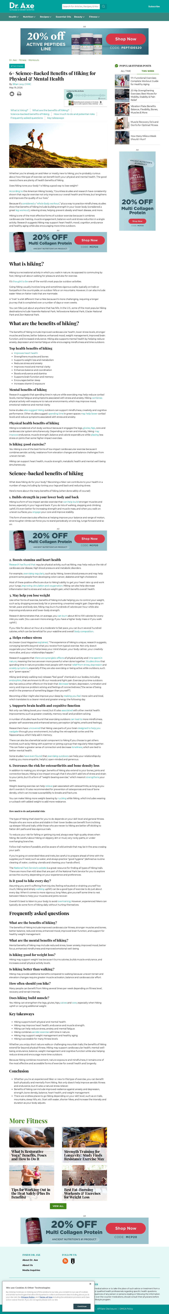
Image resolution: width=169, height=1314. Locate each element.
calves (63, 1003)
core (74, 1003)
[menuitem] (14, 17)
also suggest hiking (34, 410)
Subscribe (154, 6)
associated (67, 710)
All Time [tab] (126, 71)
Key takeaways (55, 117)
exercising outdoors (58, 756)
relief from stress (81, 665)
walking (40, 889)
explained (42, 642)
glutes (86, 428)
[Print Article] (19, 93)
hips (93, 428)
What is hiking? (19, 110)
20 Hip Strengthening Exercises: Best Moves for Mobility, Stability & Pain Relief (144, 95)
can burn (62, 616)
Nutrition (28, 17)
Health (12, 17)
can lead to (76, 719)
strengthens (92, 777)
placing (95, 435)
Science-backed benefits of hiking (30, 114)
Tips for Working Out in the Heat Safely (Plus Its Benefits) (30, 1193)
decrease (63, 684)
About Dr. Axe (30, 1260)
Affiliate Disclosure (107, 1309)
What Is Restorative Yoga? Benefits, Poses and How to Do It (28, 1155)
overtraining (64, 901)
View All (58, 1206)
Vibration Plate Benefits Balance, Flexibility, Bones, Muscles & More (144, 109)
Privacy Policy (28, 1297)
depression (96, 665)
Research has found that (22, 564)
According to (16, 191)
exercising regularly (34, 573)
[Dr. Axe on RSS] (66, 1261)
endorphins (15, 680)
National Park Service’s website (30, 868)
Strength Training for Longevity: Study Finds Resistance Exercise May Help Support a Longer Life (84, 1159)
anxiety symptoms (18, 668)
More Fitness (28, 1120)
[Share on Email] (12, 93)
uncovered (34, 728)
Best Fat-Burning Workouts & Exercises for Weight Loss (82, 1193)
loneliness (77, 747)
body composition (83, 631)
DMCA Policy (126, 1309)
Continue (82, 1306)
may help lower (89, 413)
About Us (27, 1265)
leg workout (22, 210)
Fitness (93, 17)
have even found (33, 756)
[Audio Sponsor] (85, 103)
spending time (56, 413)
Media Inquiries (31, 1270)
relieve (49, 786)
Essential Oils (63, 17)
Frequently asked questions (27, 117)
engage (36, 512)
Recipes (44, 17)
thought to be (20, 281)
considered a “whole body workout (40, 203)
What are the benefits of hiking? (50, 110)
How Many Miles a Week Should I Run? (143, 138)
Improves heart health (26, 353)
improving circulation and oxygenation (42, 585)
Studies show (93, 661)
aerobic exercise (40, 1032)
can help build (71, 502)
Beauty (78, 17)
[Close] (90, 1284)
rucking (62, 798)
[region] (48, 1296)
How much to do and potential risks (74, 114)
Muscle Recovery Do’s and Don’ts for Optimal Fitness (144, 123)
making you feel (72, 696)
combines (97, 398)
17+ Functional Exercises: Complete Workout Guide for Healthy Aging (144, 81)
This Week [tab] (148, 71)
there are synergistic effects (49, 658)
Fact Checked (18, 66)
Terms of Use (45, 1297)
